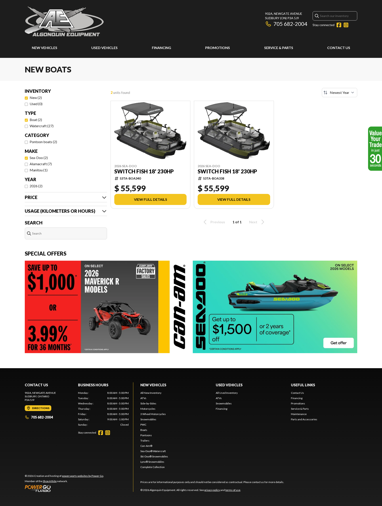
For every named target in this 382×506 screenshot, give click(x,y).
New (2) (36, 97)
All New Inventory (150, 392)
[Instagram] (346, 25)
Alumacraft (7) (41, 164)
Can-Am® (146, 445)
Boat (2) (36, 119)
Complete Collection (152, 467)
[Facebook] (339, 25)
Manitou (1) (39, 170)
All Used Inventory (227, 392)
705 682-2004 (290, 24)
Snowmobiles (148, 419)
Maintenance (299, 414)
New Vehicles (44, 47)
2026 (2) (36, 186)
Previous (217, 222)
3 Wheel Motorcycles (153, 414)
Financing (161, 47)
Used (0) (36, 104)
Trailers (144, 440)
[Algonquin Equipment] (64, 21)
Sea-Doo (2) (39, 157)
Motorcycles (147, 408)
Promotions (217, 47)
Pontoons (146, 435)
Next (253, 222)
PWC (143, 424)
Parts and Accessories (304, 419)
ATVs (143, 398)
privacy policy (212, 490)
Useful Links (303, 385)
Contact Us (338, 47)
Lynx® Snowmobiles (152, 461)
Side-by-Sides (148, 403)
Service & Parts (278, 47)
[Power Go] (64, 488)
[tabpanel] (103, 408)
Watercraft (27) (41, 126)
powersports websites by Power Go (82, 476)
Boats (143, 430)
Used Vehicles (104, 47)
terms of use (232, 490)
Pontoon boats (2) (43, 142)
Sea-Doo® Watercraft (153, 451)
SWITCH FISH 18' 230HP (144, 171)
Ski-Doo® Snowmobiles (154, 456)
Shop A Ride (50, 481)
